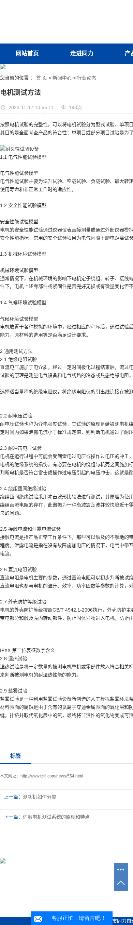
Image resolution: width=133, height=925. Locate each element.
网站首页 (27, 53)
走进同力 (81, 53)
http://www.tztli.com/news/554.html (51, 776)
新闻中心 (62, 78)
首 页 (41, 78)
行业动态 (86, 78)
